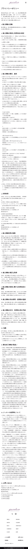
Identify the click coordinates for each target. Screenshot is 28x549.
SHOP (17, 528)
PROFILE (18, 519)
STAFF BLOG (18, 525)
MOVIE (8, 522)
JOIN (17, 532)
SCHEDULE (9, 528)
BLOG (8, 525)
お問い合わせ (20, 537)
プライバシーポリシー (9, 543)
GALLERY (18, 522)
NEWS (8, 519)
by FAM (22, 548)
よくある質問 (7, 537)
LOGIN (8, 532)
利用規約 (6, 540)
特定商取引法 (20, 540)
